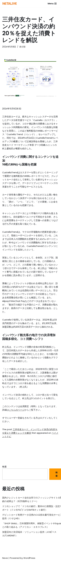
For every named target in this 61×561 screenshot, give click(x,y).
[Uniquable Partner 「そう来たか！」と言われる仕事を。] (9, 3)
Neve (5, 558)
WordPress (29, 558)
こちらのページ (16, 409)
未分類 (22, 46)
